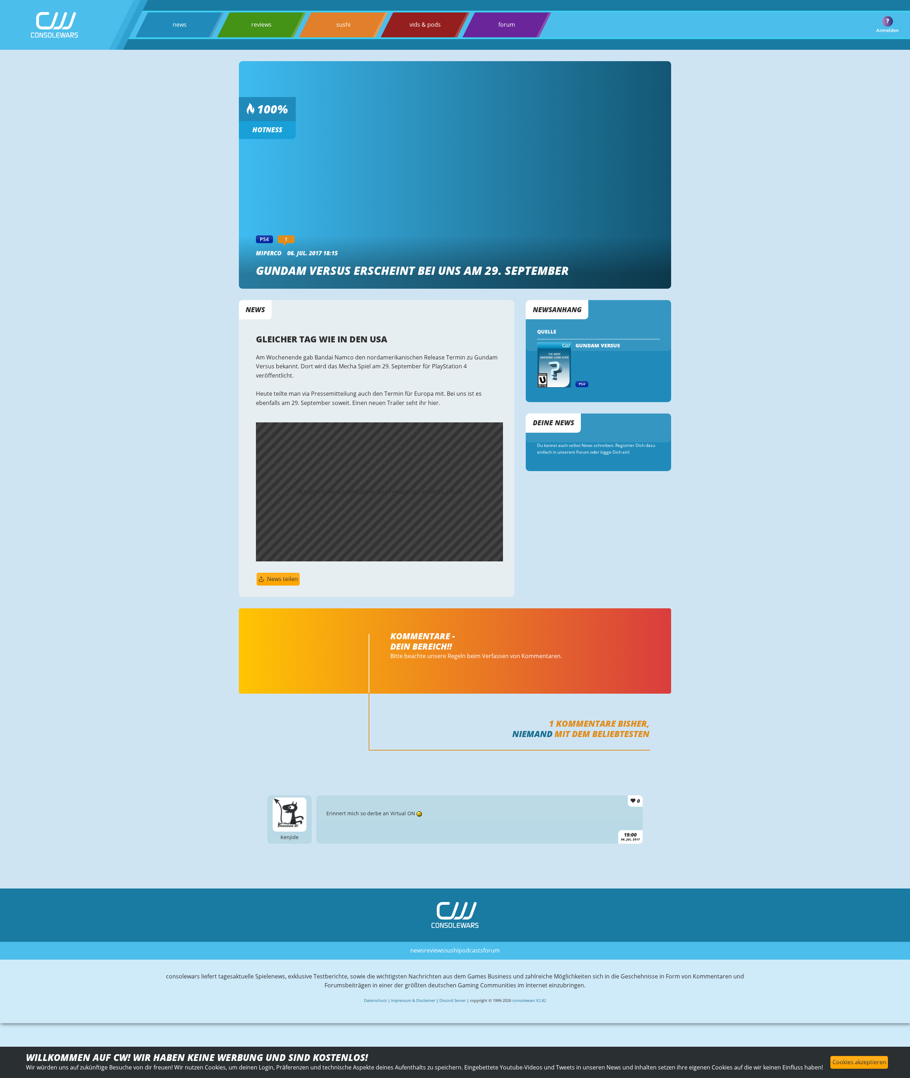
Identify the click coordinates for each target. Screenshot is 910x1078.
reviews (261, 24)
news (180, 24)
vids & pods (425, 24)
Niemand (532, 734)
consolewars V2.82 (529, 1000)
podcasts (471, 950)
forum (506, 24)
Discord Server (452, 1000)
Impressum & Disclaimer (413, 1000)
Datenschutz (375, 1000)
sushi (343, 24)
